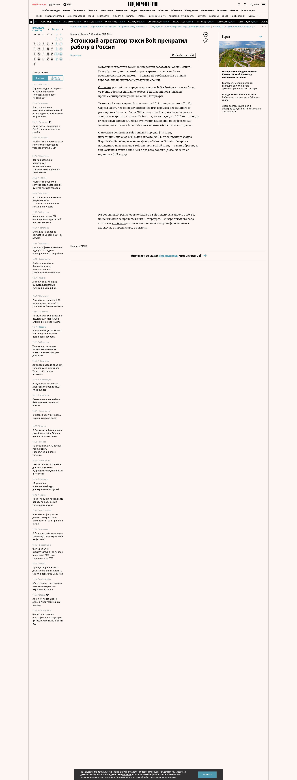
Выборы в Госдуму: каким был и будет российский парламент (244, 26)
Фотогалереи (248, 10)
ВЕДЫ (39, 16)
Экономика (79, 10)
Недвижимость (147, 10)
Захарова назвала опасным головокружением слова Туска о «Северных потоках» (47, 370)
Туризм (251, 16)
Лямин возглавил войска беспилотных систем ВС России (46, 402)
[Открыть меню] (263, 4)
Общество (176, 10)
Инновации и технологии (181, 16)
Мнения (234, 10)
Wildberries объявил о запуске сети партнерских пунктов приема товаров (46, 184)
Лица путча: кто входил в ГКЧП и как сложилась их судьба (46, 129)
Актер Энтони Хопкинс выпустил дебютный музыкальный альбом (44, 284)
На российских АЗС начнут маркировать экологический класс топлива (46, 450)
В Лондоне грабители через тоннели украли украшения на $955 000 (47, 536)
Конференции (238, 16)
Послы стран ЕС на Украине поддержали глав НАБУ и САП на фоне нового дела (47, 318)
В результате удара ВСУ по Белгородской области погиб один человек (46, 333)
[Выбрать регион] (239, 4)
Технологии (121, 10)
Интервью (222, 10)
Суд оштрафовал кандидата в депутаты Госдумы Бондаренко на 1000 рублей (47, 250)
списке (182, 75)
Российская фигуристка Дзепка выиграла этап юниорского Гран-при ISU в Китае (47, 519)
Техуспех (201, 16)
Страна (141, 16)
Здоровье (214, 16)
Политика (163, 10)
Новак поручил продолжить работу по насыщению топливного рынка (47, 501)
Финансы (92, 10)
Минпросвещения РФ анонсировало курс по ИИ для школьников (46, 219)
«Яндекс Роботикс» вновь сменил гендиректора (46, 416)
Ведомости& (103, 16)
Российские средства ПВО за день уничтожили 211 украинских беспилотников (47, 303)
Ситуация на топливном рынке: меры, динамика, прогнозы (180, 26)
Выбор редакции (78, 26)
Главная (74, 34)
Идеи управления (76, 16)
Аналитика (118, 16)
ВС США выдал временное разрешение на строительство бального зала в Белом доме (46, 202)
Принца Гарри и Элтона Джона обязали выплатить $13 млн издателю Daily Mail (47, 570)
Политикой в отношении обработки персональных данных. (146, 777)
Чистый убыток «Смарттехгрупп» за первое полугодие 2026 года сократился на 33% (47, 553)
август (55, 29)
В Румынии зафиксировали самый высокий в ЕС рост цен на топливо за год (47, 433)
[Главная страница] (142, 4)
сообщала (119, 223)
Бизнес (66, 10)
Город (91, 16)
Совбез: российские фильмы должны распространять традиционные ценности (46, 268)
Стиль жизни (207, 10)
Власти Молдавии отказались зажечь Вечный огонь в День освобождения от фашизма (47, 112)
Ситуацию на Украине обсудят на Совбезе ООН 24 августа (47, 234)
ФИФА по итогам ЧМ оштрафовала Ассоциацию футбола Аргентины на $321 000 (47, 619)
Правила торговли (54, 16)
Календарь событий (38, 29)
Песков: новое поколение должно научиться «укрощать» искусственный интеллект (47, 469)
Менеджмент (191, 10)
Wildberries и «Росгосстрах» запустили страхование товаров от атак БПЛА (47, 144)
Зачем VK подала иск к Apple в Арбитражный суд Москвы (46, 601)
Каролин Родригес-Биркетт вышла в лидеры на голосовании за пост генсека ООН (47, 93)
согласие (126, 774)
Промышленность (157, 16)
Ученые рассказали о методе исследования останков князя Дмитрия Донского (45, 351)
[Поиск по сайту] (245, 4)
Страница (104, 87)
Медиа (134, 10)
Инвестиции (107, 10)
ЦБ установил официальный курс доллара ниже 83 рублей (46, 486)
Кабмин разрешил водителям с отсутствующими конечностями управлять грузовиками (46, 166)
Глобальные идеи (51, 10)
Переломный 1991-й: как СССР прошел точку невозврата (118, 26)
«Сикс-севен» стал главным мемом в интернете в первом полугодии (47, 586)
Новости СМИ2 (78, 246)
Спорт (225, 16)
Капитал (130, 16)
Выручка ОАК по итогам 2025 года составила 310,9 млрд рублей (46, 386)
